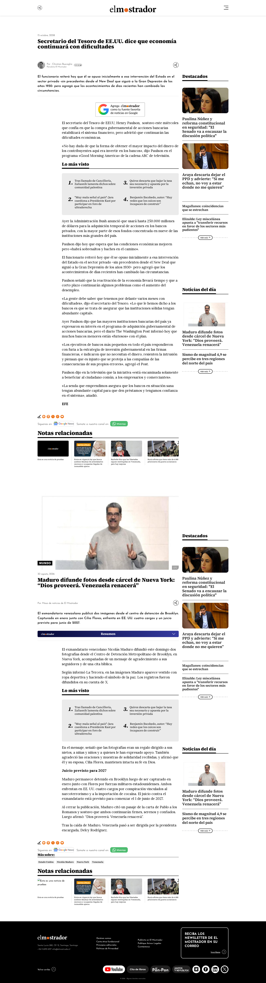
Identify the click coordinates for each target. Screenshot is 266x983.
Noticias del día (199, 289)
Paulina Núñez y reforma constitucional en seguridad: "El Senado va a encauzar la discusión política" (204, 127)
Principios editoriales (106, 944)
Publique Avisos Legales (149, 942)
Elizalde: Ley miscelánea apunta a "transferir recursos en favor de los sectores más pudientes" (205, 224)
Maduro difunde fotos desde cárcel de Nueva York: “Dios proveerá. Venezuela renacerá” (203, 338)
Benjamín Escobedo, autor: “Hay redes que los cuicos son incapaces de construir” (151, 200)
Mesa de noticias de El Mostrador (60, 602)
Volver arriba (44, 969)
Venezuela (97, 862)
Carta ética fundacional (107, 941)
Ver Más (77, 65)
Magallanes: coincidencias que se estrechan (203, 208)
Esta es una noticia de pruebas (51, 459)
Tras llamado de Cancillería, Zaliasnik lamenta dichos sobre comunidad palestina (95, 184)
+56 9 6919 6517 (45, 948)
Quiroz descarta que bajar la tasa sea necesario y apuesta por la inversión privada (151, 184)
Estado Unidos (46, 862)
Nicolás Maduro (65, 862)
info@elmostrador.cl (61, 948)
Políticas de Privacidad (107, 948)
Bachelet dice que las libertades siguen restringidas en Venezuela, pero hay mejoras (126, 461)
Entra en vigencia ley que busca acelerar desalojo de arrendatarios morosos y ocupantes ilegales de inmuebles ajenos (88, 463)
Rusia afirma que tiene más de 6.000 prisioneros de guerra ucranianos (163, 460)
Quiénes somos (103, 937)
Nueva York (83, 862)
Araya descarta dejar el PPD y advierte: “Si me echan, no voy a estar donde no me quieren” (203, 181)
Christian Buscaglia (62, 63)
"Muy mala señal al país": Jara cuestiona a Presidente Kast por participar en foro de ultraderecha (95, 202)
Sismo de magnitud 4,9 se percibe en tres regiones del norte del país (204, 359)
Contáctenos (144, 946)
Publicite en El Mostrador (150, 939)
